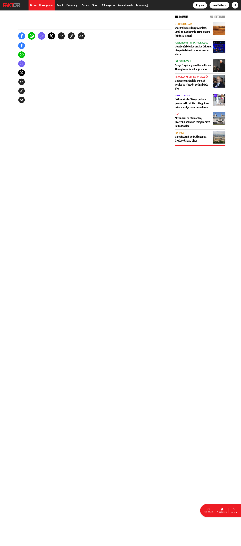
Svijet (60, 5)
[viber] (41, 36)
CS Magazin (108, 5)
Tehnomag (142, 5)
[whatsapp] (31, 36)
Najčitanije (222, 511)
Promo (85, 5)
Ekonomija (72, 5)
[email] (61, 36)
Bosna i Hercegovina (41, 5)
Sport (95, 5)
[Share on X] (51, 35)
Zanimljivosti (125, 5)
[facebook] (21, 35)
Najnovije (208, 511)
